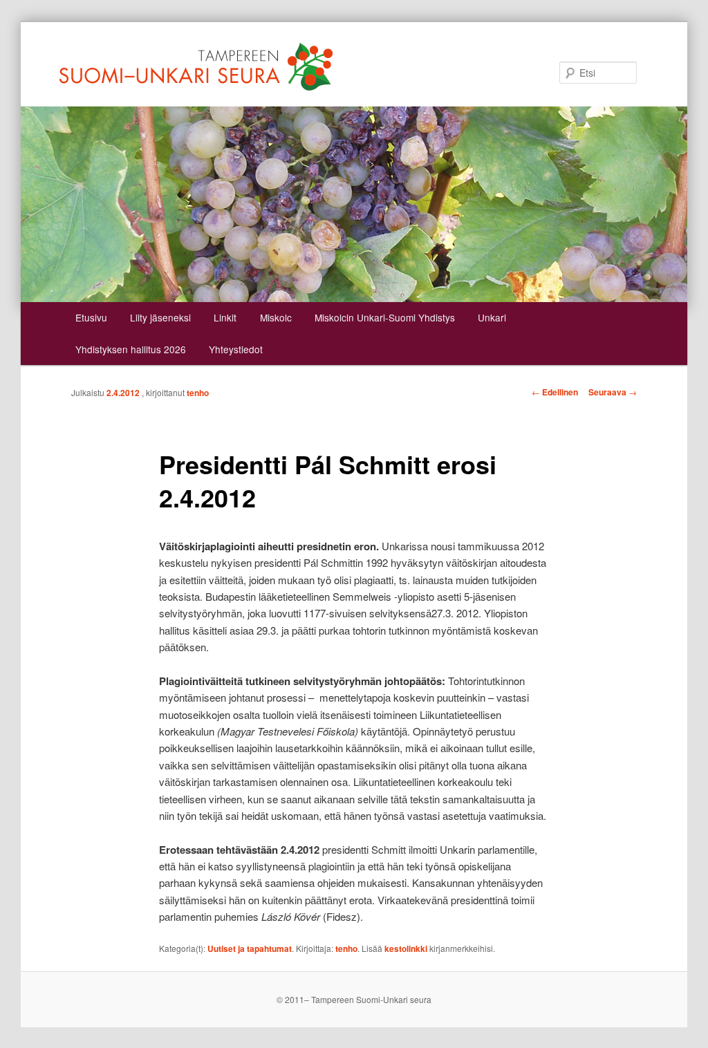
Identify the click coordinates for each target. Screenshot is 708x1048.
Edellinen (555, 392)
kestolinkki (405, 948)
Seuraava (612, 392)
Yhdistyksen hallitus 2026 (130, 349)
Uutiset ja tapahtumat (249, 948)
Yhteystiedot (236, 349)
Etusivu (91, 317)
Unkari (492, 317)
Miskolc (276, 317)
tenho (198, 392)
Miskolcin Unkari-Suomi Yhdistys (385, 317)
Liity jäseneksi (160, 317)
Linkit (225, 317)
